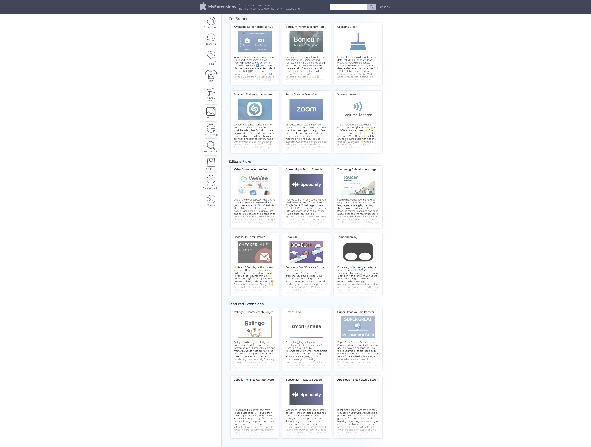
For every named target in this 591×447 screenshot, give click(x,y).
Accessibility (211, 27)
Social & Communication (211, 186)
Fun (211, 80)
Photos (211, 117)
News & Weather (211, 99)
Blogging (211, 43)
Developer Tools (211, 62)
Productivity (211, 134)
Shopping (211, 168)
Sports (211, 205)
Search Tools (211, 151)
